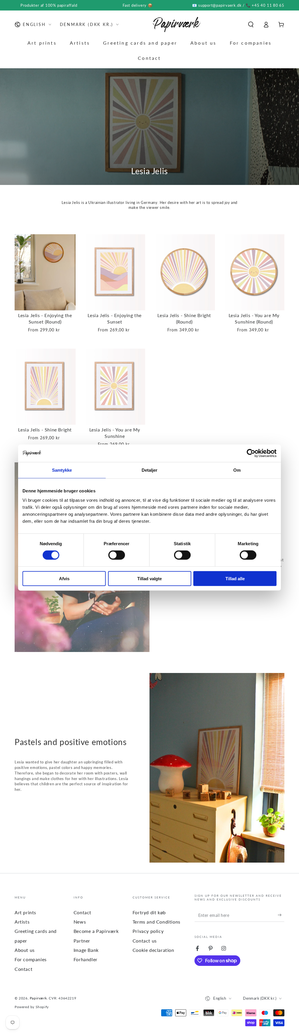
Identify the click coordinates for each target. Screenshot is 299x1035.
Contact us (145, 940)
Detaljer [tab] (150, 470)
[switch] (116, 555)
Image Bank (86, 950)
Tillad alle (235, 578)
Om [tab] (237, 470)
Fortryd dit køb (149, 912)
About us (25, 950)
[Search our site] (250, 24)
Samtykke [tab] (62, 470)
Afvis (64, 578)
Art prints (25, 912)
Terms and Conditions (156, 921)
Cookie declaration (153, 950)
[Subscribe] (281, 915)
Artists (22, 921)
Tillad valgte (149, 578)
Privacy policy (148, 931)
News (80, 921)
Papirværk (38, 998)
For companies (31, 959)
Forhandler (86, 959)
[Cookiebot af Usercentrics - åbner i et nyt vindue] (251, 453)
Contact (23, 969)
